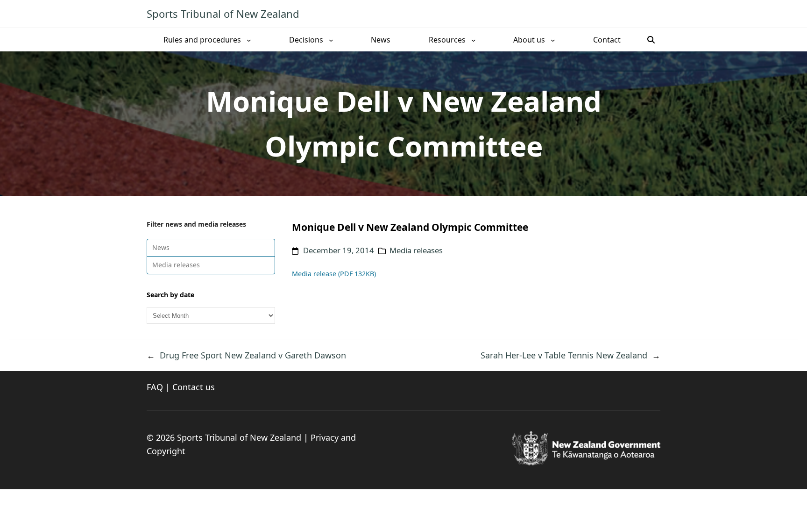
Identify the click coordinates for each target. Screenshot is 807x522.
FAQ (155, 387)
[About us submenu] (553, 39)
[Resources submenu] (473, 39)
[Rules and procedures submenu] (249, 39)
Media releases (176, 264)
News (161, 247)
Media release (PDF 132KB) (334, 273)
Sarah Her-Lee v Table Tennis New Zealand (564, 355)
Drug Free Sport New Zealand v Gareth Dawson (253, 355)
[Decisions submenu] (331, 39)
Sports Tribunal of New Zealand (223, 14)
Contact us (193, 387)
